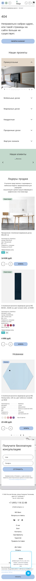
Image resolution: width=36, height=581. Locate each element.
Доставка (18, 547)
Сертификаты (18, 535)
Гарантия (18, 538)
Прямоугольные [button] (11, 62)
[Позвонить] (26, 3)
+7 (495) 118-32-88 (18, 502)
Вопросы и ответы (18, 515)
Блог (18, 528)
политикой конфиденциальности (17, 479)
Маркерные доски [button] (12, 109)
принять (18, 577)
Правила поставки (18, 541)
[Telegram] (18, 520)
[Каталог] (2, 3)
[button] (29, 3)
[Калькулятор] (6, 3)
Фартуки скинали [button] (11, 141)
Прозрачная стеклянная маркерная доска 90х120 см (16, 234)
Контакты (18, 532)
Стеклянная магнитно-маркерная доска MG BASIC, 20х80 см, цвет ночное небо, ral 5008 (17, 307)
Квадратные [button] (9, 120)
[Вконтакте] (14, 520)
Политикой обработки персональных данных (13, 570)
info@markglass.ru (18, 507)
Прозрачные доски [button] (12, 130)
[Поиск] (9, 3)
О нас (18, 525)
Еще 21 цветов (5, 327)
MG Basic (18, 512)
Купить (20, 264)
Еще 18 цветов (21, 417)
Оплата (18, 550)
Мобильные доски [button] (12, 98)
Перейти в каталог (18, 41)
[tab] (13, 89)
